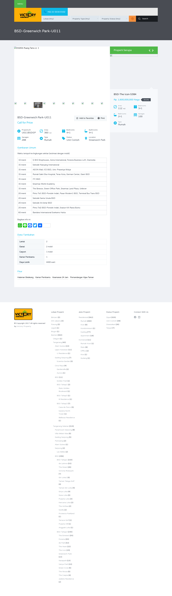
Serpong (58, 448)
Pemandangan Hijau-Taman (82, 277)
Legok (53, 328)
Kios (82, 354)
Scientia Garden (63, 361)
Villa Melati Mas (61, 433)
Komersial (83, 340)
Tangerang (57, 342)
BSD (57, 377)
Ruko (83, 347)
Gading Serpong (61, 358)
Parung (54, 324)
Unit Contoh (111, 321)
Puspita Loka (64, 499)
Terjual (109, 328)
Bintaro (54, 317)
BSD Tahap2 (62, 403)
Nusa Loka (63, 495)
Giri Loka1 (63, 477)
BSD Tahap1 (62, 385)
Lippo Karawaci (61, 350)
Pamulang (59, 441)
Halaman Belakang (25, 277)
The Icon (62, 550)
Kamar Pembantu (42, 277)
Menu (20, 4)
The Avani (63, 546)
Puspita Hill (63, 524)
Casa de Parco (65, 407)
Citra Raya (59, 366)
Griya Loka (63, 491)
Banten (54, 335)
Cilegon (56, 339)
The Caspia (63, 575)
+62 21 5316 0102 (56, 12)
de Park (62, 543)
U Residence (62, 353)
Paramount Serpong (63, 430)
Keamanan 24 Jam (60, 277)
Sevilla (61, 510)
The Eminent (64, 535)
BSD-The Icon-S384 (125, 94)
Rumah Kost (86, 343)
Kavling (84, 332)
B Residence (64, 399)
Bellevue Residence (67, 418)
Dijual (108, 317)
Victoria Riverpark (66, 471)
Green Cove (63, 568)
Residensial (83, 317)
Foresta (62, 539)
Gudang (84, 358)
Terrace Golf (64, 520)
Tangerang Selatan (61, 426)
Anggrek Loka (64, 527)
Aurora (59, 373)
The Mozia (63, 571)
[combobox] (55, 19)
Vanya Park (63, 564)
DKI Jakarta (56, 321)
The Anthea (63, 506)
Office (83, 351)
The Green (63, 467)
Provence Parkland (66, 513)
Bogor (53, 331)
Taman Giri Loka (65, 488)
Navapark (63, 560)
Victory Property (24, 326)
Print (102, 118)
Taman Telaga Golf (66, 481)
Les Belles (61, 452)
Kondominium (86, 328)
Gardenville (61, 369)
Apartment (85, 336)
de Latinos (63, 463)
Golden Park (62, 381)
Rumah (84, 321)
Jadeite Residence (66, 579)
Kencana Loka (65, 502)
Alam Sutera (60, 346)
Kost (83, 325)
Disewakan (110, 324)
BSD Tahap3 (62, 396)
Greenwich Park (65, 554)
